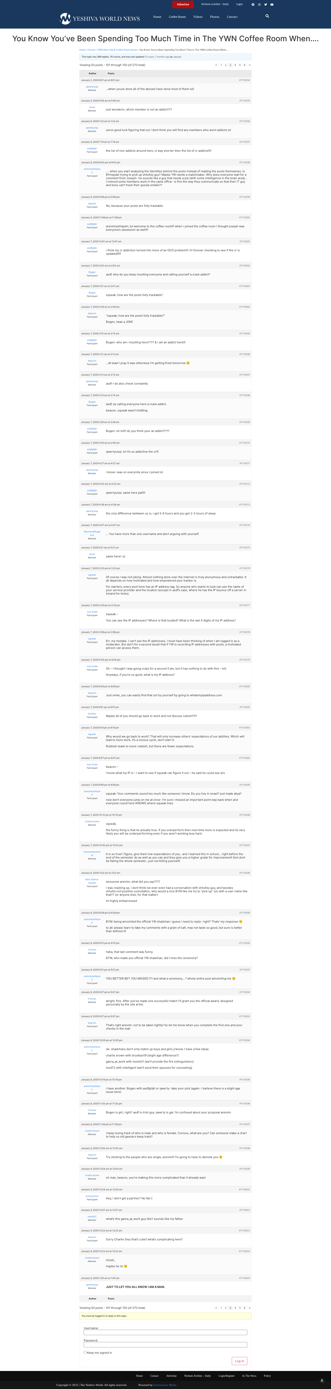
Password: (91, 1340)
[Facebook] (253, 4)
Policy (267, 1375)
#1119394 (244, 1040)
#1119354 (244, 80)
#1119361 (245, 241)
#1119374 (244, 525)
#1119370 (244, 442)
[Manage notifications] (322, 1380)
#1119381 (245, 707)
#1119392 (244, 992)
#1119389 (244, 912)
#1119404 (244, 1251)
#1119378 (244, 632)
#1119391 (245, 969)
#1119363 (244, 286)
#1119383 (244, 727)
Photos (214, 17)
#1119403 (244, 1230)
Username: (91, 1328)
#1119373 (244, 504)
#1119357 (244, 141)
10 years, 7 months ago (157, 56)
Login (239, 4)
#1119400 (244, 1189)
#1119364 (244, 306)
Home (157, 17)
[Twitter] (265, 4)
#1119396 (244, 1103)
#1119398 (244, 1148)
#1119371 (245, 463)
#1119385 (244, 784)
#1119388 (244, 872)
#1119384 (244, 757)
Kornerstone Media (164, 1385)
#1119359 (244, 196)
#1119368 (244, 395)
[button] (267, 16)
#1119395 (244, 1079)
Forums (91, 49)
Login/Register (227, 1375)
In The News (249, 1375)
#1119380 (244, 686)
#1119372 (244, 483)
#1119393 (244, 1016)
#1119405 (244, 1278)
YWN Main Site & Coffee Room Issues (117, 49)
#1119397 (244, 1124)
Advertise (171, 1375)
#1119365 (244, 333)
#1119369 (244, 422)
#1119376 (244, 568)
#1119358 (244, 162)
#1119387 (244, 845)
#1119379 (244, 659)
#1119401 (244, 1210)
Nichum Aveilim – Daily (215, 4)
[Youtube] (272, 4)
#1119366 (244, 354)
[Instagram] (259, 4)
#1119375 (244, 547)
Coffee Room (177, 17)
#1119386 (244, 814)
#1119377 (244, 605)
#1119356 (244, 121)
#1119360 (244, 217)
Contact (232, 17)
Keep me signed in (99, 1352)
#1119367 (244, 374)
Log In (239, 1361)
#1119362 (244, 265)
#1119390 (244, 943)
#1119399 (244, 1168)
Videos (197, 17)
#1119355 (244, 100)
